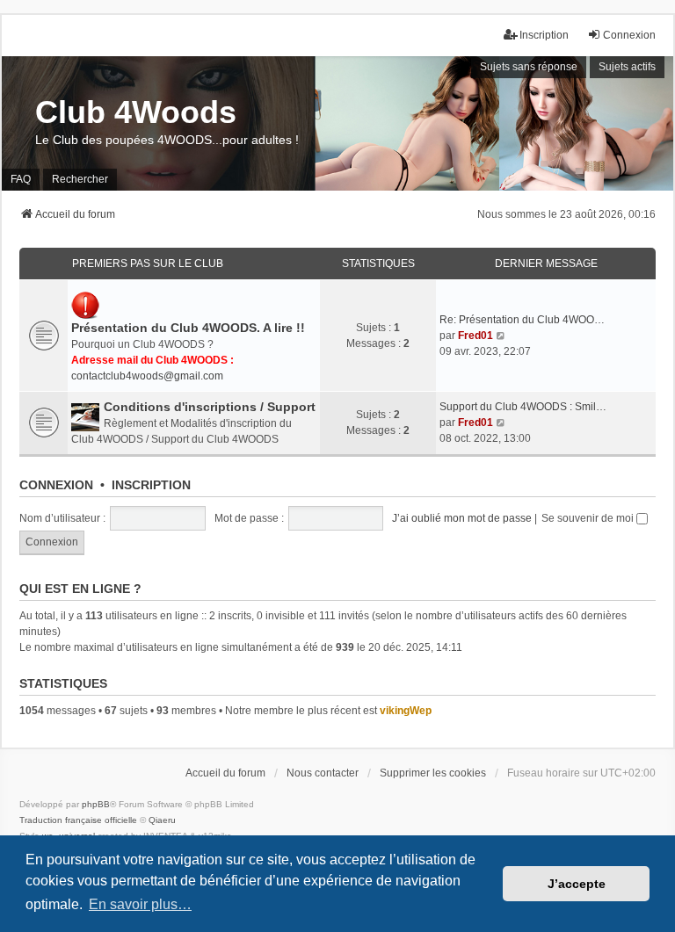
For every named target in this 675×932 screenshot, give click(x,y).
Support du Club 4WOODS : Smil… (522, 407)
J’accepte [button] (577, 884)
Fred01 (475, 335)
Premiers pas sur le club (147, 263)
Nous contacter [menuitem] (323, 773)
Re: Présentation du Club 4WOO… (522, 320)
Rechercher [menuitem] (80, 179)
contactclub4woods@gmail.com (147, 376)
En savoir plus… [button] (140, 904)
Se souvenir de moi (588, 518)
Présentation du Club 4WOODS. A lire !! (188, 328)
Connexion (56, 485)
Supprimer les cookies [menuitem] (433, 773)
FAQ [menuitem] (21, 179)
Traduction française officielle (78, 820)
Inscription (151, 485)
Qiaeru (162, 820)
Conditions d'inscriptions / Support (210, 407)
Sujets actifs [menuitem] (627, 67)
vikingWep (406, 710)
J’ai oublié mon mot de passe (462, 518)
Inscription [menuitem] (544, 35)
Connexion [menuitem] (629, 35)
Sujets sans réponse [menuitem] (528, 67)
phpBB (96, 804)
